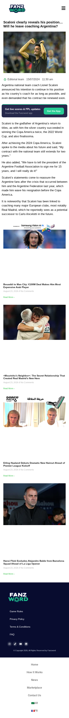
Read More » (9, 297)
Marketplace (34, 687)
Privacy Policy (17, 619)
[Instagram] (9, 644)
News (34, 680)
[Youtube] (20, 644)
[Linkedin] (26, 644)
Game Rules (16, 611)
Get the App (54, 111)
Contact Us (34, 695)
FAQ (12, 634)
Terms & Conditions (20, 626)
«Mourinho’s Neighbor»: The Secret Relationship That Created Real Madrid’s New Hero (34, 377)
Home (34, 664)
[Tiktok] (15, 644)
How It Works (35, 672)
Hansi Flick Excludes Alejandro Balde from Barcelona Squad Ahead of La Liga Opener (33, 562)
